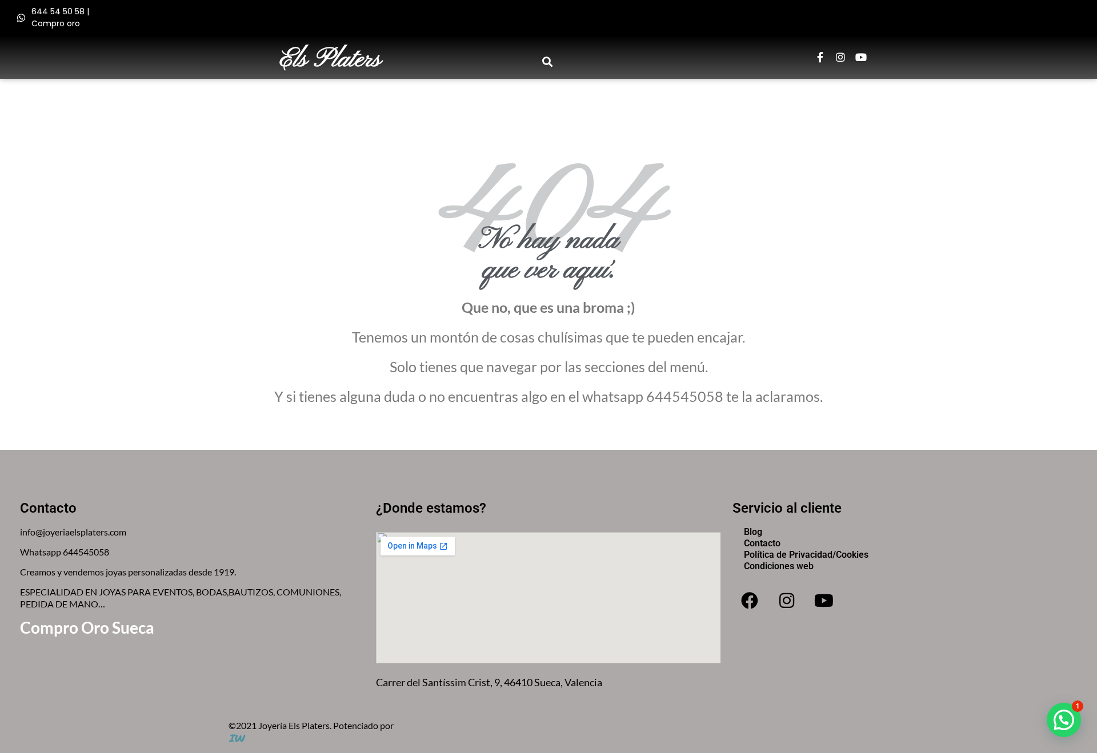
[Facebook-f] (820, 57)
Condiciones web (779, 566)
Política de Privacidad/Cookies (806, 554)
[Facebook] (749, 600)
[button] (547, 61)
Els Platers (330, 59)
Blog (753, 531)
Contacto (762, 543)
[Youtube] (861, 57)
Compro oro (55, 23)
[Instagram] (840, 57)
